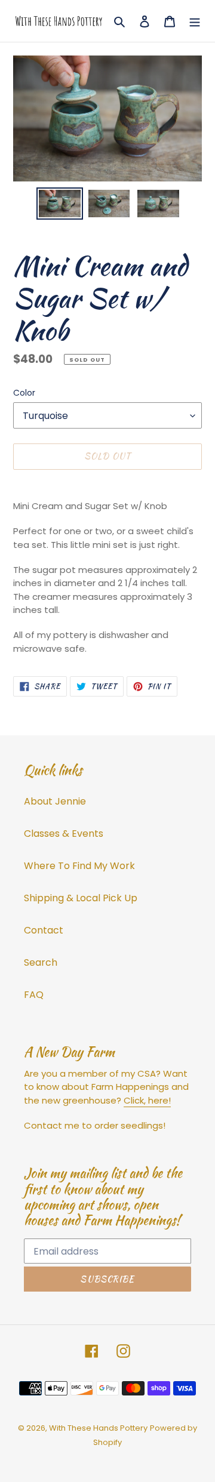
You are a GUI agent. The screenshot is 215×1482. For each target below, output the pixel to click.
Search (40, 962)
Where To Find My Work (79, 866)
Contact (43, 930)
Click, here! (147, 1100)
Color (24, 393)
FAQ (34, 995)
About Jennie (55, 801)
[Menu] (194, 21)
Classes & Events (63, 833)
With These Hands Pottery (98, 1428)
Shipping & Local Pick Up (80, 898)
